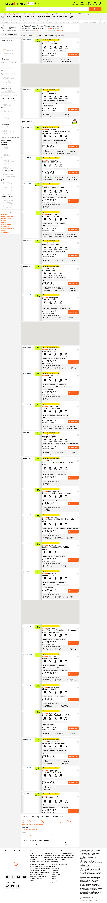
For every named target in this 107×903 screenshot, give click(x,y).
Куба (66, 845)
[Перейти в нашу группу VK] (7, 886)
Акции (63, 859)
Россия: (32, 866)
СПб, (44, 866)
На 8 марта (25, 823)
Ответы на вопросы (67, 857)
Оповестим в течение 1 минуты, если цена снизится (8, 31)
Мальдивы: (33, 876)
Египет (52, 843)
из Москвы (4, 214)
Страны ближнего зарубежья (30, 829)
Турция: (32, 868)
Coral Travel (55, 870)
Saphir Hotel (47, 377)
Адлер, (40, 866)
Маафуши (43, 876)
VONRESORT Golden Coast (54, 408)
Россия (38, 843)
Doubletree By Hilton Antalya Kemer (56, 493)
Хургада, (37, 872)
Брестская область (56, 834)
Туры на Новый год (34, 821)
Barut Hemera (48, 798)
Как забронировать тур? (68, 853)
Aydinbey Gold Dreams (51, 772)
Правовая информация (86, 897)
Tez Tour (54, 880)
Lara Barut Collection (50, 658)
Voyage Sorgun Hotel (50, 437)
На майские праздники (56, 821)
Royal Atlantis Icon (49, 44)
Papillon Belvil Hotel (50, 270)
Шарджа (40, 874)
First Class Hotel (49, 689)
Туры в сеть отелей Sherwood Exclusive (54, 823)
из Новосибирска (6, 224)
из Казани (3, 220)
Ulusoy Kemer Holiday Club (53, 216)
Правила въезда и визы (67, 855)
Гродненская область (28, 836)
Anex (53, 866)
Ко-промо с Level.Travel (36, 861)
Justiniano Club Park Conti (53, 188)
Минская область (31, 834)
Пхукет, (37, 870)
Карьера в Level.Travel (36, 855)
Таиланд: (32, 870)
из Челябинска (5, 232)
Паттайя (42, 870)
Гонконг (53, 845)
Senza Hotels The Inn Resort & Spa (56, 715)
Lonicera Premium (49, 351)
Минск (23, 834)
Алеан (54, 882)
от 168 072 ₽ (38, 30)
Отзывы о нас (33, 857)
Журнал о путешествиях (51, 861)
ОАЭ (23, 845)
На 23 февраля (69, 821)
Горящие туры (45, 821)
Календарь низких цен (50, 853)
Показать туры (73, 54)
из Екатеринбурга (6, 218)
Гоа (35, 880)
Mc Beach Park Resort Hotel (53, 743)
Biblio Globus (55, 868)
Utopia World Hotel (50, 94)
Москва (48, 866)
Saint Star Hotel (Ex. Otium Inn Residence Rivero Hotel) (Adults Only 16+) (59, 631)
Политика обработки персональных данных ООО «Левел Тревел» (90, 899)
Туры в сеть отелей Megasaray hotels (32, 824)
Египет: (32, 872)
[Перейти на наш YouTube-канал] (12, 886)
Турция (24, 843)
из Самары (4, 222)
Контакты (32, 859)
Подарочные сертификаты (52, 855)
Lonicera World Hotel (50, 245)
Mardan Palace (48, 575)
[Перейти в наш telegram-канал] (18, 886)
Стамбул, (37, 868)
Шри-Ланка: (33, 878)
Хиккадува (40, 878)
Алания (48, 868)
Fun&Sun (54, 876)
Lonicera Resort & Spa (51, 162)
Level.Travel (55, 872)
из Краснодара (5, 226)
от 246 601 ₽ (59, 30)
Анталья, (43, 868)
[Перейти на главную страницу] (15, 3)
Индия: (32, 880)
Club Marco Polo (49, 299)
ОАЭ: (31, 874)
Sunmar (54, 878)
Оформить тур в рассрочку (52, 857)
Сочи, (36, 866)
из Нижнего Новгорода (7, 228)
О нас (31, 853)
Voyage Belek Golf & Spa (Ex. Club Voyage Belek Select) (56, 132)
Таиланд (38, 845)
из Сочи (3, 230)
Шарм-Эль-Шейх (44, 872)
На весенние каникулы (35, 823)
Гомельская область (43, 834)
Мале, (38, 876)
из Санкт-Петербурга (7, 216)
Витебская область (68, 834)
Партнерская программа (51, 859)
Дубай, (35, 874)
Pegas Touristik (56, 874)
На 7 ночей (25, 821)
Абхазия (67, 843)
